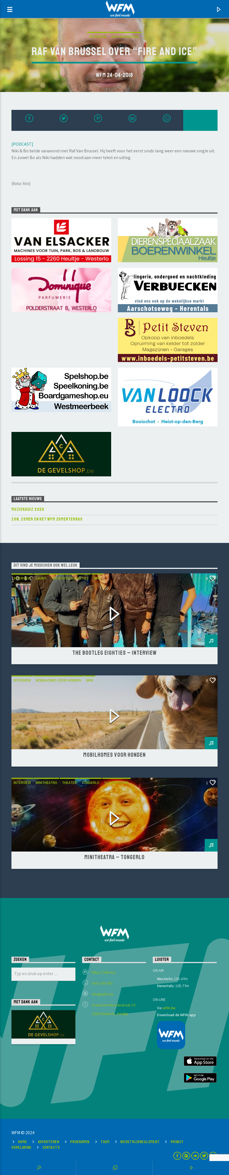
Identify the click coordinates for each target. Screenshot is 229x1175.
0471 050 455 (102, 984)
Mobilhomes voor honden (114, 754)
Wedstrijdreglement (139, 1141)
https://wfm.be (104, 973)
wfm (97, 578)
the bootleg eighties (70, 578)
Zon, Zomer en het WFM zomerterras (46, 519)
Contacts (51, 1147)
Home (22, 1141)
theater (69, 783)
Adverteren (48, 1141)
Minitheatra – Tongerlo (114, 857)
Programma (79, 1141)
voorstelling (116, 783)
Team (105, 1141)
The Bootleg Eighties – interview (114, 652)
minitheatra (46, 783)
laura (41, 578)
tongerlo (90, 783)
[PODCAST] (22, 144)
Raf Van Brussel (125, 37)
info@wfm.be (102, 994)
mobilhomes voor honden (58, 681)
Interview (97, 37)
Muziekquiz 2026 (27, 509)
